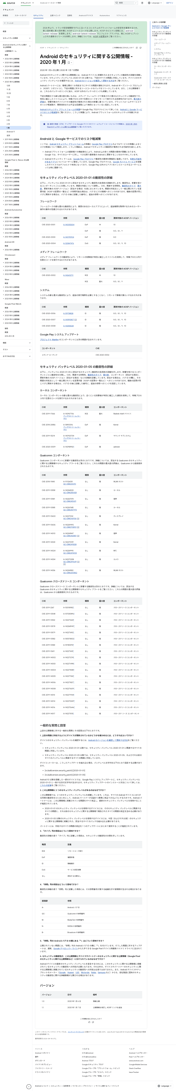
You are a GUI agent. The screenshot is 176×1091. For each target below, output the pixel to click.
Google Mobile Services (138, 1064)
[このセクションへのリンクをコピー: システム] (51, 290)
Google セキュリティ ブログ (92, 1064)
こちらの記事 (45, 785)
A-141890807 (68, 320)
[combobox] (126, 3)
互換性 (69, 15)
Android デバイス (86, 15)
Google (62, 972)
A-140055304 (68, 225)
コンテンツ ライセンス (76, 1032)
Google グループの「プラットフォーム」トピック (101, 1068)
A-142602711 (68, 275)
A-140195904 (68, 237)
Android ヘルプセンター (138, 1053)
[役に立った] (137, 48)
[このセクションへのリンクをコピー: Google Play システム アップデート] (81, 334)
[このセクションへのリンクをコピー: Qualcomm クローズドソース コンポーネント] (91, 581)
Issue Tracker (134, 1072)
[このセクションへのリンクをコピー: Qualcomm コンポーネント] (72, 455)
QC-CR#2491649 (70, 562)
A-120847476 (68, 243)
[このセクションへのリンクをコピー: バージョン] (56, 985)
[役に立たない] (140, 48)
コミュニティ (56, 1086)
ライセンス (76, 1086)
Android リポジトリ (42, 1053)
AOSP (42, 48)
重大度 (106, 375)
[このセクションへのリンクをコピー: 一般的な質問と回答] (68, 725)
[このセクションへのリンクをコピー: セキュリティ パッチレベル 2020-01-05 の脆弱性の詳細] (115, 367)
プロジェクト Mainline (49, 340)
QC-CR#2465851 (70, 536)
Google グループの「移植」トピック (96, 1076)
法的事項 (66, 1086)
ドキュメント (26, 3)
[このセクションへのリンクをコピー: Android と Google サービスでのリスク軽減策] (103, 139)
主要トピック (55, 15)
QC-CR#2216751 (69, 484)
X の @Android (87, 1053)
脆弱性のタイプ (128, 186)
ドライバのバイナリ (42, 1072)
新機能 (5, 15)
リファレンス (121, 15)
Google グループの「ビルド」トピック (96, 1072)
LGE (77, 972)
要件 (36, 1057)
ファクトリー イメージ (43, 1068)
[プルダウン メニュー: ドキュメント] (34, 3)
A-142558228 (68, 326)
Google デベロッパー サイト (65, 948)
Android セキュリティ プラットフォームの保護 (60, 109)
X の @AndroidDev (89, 1057)
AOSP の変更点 (100, 36)
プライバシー (88, 1086)
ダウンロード (40, 1061)
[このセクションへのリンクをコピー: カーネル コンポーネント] (69, 390)
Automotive (105, 15)
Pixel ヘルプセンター (137, 1057)
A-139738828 (68, 313)
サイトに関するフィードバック (107, 1086)
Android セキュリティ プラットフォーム (67, 144)
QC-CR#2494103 (70, 553)
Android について (41, 1086)
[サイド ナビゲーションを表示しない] (28, 1086)
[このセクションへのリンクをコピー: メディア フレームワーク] (69, 252)
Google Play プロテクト (102, 144)
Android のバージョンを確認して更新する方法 (94, 81)
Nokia (93, 972)
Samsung (101, 972)
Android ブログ (88, 1061)
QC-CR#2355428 (70, 493)
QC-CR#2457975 (70, 510)
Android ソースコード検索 (50, 3)
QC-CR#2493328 (70, 544)
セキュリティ (38, 15)
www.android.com (136, 1061)
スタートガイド (21, 15)
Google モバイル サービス (124, 162)
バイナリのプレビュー (43, 1064)
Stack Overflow (135, 1068)
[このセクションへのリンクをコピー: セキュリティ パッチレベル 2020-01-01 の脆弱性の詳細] (114, 178)
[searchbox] (16, 23)
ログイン (169, 3)
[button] (14, 38)
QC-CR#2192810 (69, 527)
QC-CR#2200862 (70, 573)
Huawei (70, 972)
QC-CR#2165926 (69, 518)
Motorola (85, 972)
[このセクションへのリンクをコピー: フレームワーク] (59, 201)
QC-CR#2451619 (69, 501)
